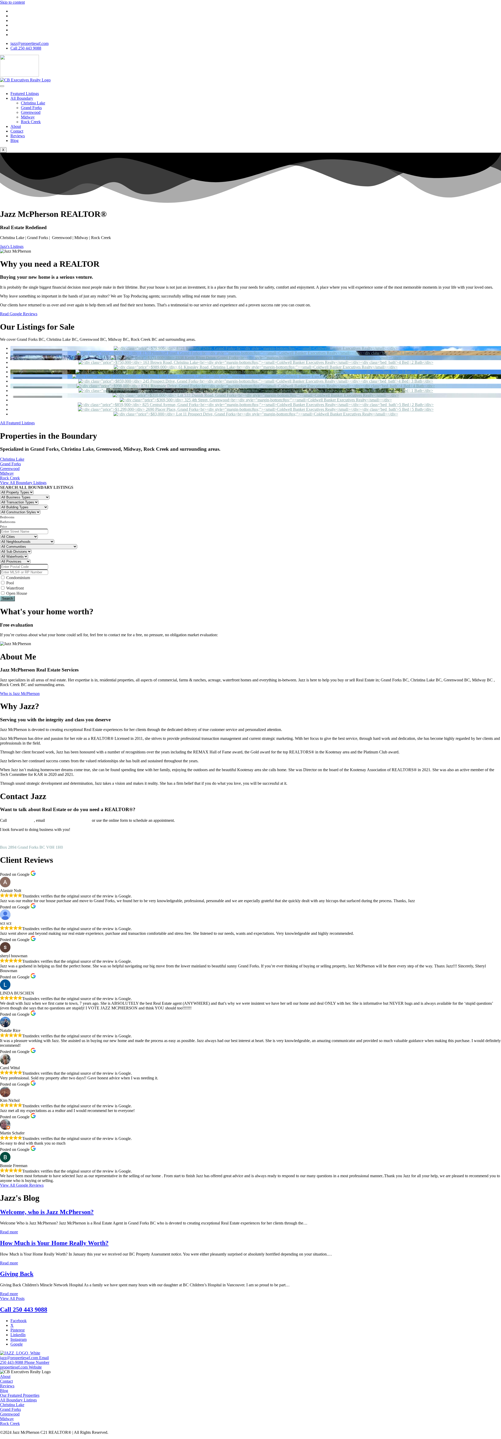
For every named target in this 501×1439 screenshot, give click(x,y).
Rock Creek (31, 122)
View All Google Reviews (22, 1185)
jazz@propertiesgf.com (68, 820)
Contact (16, 131)
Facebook (18, 1320)
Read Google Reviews (18, 314)
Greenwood (30, 112)
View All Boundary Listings (23, 482)
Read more (9, 1232)
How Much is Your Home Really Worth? (54, 1243)
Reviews (17, 136)
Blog (14, 140)
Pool (9, 583)
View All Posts (12, 1298)
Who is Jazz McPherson (20, 693)
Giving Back (16, 1273)
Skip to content (12, 2)
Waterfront (14, 588)
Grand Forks (31, 107)
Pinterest (17, 1330)
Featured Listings (24, 93)
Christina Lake (33, 103)
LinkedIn (18, 1335)
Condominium (17, 577)
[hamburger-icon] (2, 86)
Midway (28, 117)
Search (7, 598)
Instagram (18, 1339)
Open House (16, 593)
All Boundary (21, 98)
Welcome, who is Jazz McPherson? (47, 1212)
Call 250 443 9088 (23, 1309)
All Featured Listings (17, 423)
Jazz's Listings (11, 246)
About (15, 126)
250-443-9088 (21, 820)
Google (16, 1344)
